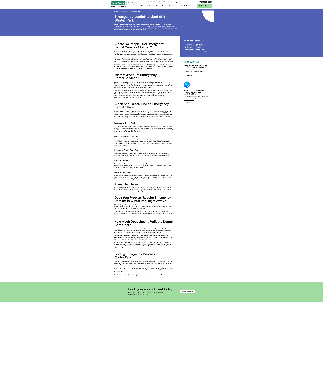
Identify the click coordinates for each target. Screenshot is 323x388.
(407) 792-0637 (144, 295)
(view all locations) (121, 6)
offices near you (203, 51)
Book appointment (187, 291)
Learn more (189, 75)
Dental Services (124, 11)
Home (116, 11)
